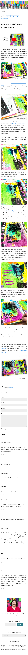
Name (3, 397)
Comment (3, 413)
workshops (3, 348)
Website (3, 408)
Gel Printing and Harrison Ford (12, 15)
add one (11, 387)
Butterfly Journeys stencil (18, 123)
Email (2, 402)
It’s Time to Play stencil (11, 211)
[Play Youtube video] (14, 40)
